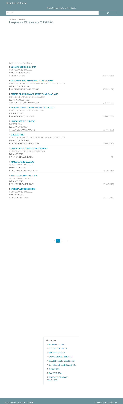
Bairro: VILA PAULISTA (19, 73)
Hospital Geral (57, 345)
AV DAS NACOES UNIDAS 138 (62, 171)
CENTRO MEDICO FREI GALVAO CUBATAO (29, 148)
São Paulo (13, 19)
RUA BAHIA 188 (62, 76)
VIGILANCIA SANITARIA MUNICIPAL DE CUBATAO (32, 108)
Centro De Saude (58, 349)
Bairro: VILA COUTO (18, 127)
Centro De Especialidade (62, 365)
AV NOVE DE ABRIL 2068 (62, 184)
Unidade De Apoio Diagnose (57, 378)
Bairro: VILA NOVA (17, 168)
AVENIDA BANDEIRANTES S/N (62, 103)
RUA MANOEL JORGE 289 (62, 116)
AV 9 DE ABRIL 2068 (62, 198)
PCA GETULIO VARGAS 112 (62, 130)
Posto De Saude (57, 353)
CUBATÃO (22, 19)
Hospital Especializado (61, 361)
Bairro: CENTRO (16, 114)
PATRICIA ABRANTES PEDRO (23, 189)
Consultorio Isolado (60, 357)
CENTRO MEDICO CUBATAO (23, 121)
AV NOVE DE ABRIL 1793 (62, 157)
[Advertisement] (61, 43)
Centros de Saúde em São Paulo (62, 8)
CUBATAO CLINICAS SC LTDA (23, 67)
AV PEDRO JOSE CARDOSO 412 (62, 89)
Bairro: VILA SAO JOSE (19, 100)
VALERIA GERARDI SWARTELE (24, 176)
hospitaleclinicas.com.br (15, 403)
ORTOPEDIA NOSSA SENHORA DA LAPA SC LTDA (32, 81)
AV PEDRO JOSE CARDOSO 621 (62, 144)
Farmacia (54, 369)
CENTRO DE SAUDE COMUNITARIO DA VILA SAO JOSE (34, 94)
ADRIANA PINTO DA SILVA (22, 162)
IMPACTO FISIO (17, 135)
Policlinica (55, 373)
